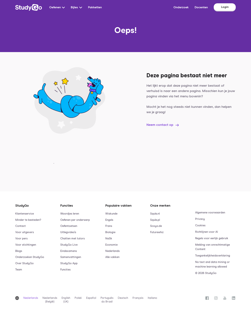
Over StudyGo (24, 263)
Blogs (18, 251)
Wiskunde (111, 213)
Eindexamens (68, 251)
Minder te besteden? (28, 220)
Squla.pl (155, 220)
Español (91, 298)
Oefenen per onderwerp (75, 220)
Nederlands (112, 251)
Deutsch (123, 298)
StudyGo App (69, 263)
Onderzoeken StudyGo (29, 257)
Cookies (200, 225)
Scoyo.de (156, 226)
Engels (109, 220)
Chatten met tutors (72, 238)
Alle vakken (112, 257)
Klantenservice (24, 213)
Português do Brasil (107, 300)
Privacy (200, 219)
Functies (65, 269)
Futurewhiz (157, 232)
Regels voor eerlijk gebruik (211, 238)
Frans (108, 226)
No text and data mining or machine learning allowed (212, 264)
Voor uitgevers (24, 232)
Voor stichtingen (25, 244)
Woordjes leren (69, 213)
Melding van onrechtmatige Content (212, 247)
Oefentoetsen (68, 226)
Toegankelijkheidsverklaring (212, 255)
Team (18, 269)
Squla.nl (155, 213)
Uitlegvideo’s (68, 232)
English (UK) (66, 300)
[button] (35, 236)
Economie (111, 244)
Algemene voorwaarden (210, 212)
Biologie (110, 232)
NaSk (108, 238)
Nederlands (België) (49, 300)
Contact (20, 226)
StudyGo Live (69, 244)
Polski (78, 298)
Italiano (152, 298)
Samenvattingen (70, 257)
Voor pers (21, 238)
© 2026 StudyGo (205, 273)
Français (137, 298)
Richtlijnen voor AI (206, 232)
